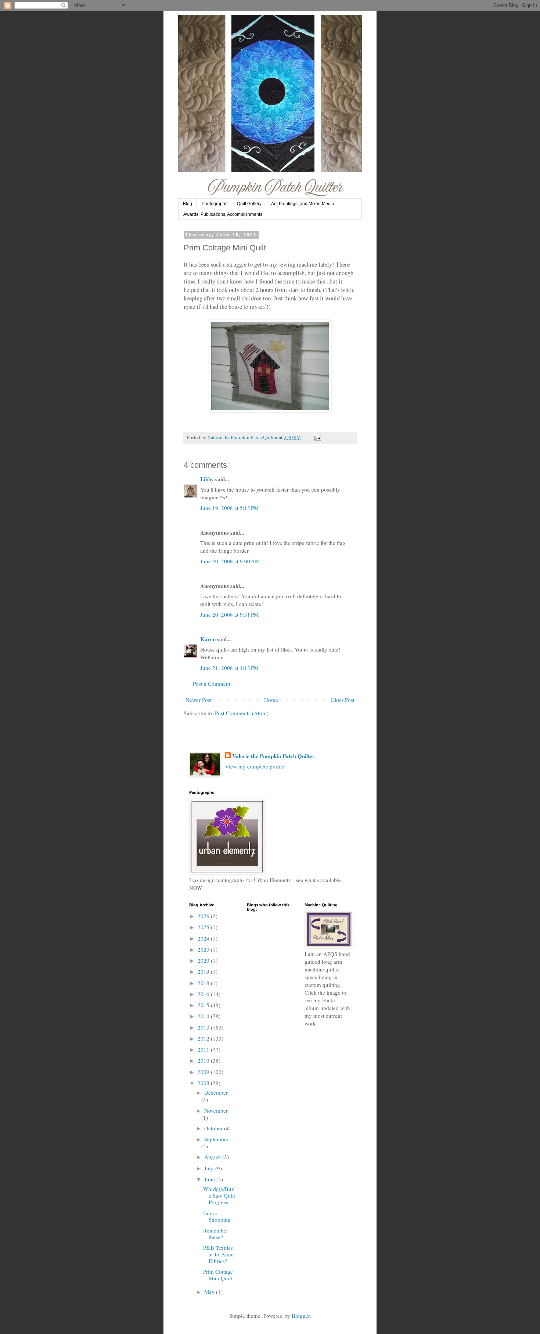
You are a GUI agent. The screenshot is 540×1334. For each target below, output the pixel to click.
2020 (204, 960)
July (209, 1168)
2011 (204, 1049)
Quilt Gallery (249, 203)
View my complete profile (254, 766)
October (214, 1128)
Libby (207, 479)
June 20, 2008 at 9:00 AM (230, 561)
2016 (204, 994)
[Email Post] (317, 437)
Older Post (342, 699)
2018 (204, 983)
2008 (204, 1083)
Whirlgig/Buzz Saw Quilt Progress (219, 1195)
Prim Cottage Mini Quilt (218, 1275)
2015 (204, 1005)
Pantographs (214, 203)
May (210, 1291)
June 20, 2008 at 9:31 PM (229, 614)
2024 (204, 938)
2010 (204, 1060)
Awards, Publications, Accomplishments (222, 214)
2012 (204, 1038)
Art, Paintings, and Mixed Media (302, 203)
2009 (204, 1072)
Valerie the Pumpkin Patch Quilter (273, 756)
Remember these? (215, 1234)
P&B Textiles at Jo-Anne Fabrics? (218, 1254)
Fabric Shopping (217, 1216)
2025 (204, 927)
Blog (187, 203)
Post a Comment (211, 683)
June (210, 1179)
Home (271, 699)
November (216, 1110)
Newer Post (199, 699)
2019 (204, 971)
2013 (204, 1027)
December (216, 1092)
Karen (208, 639)
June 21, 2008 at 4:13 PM (229, 667)
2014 (204, 1016)
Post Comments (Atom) (242, 713)
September (216, 1139)
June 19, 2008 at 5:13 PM (229, 507)
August (213, 1156)
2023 (204, 949)
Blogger (301, 1315)
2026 (204, 916)
